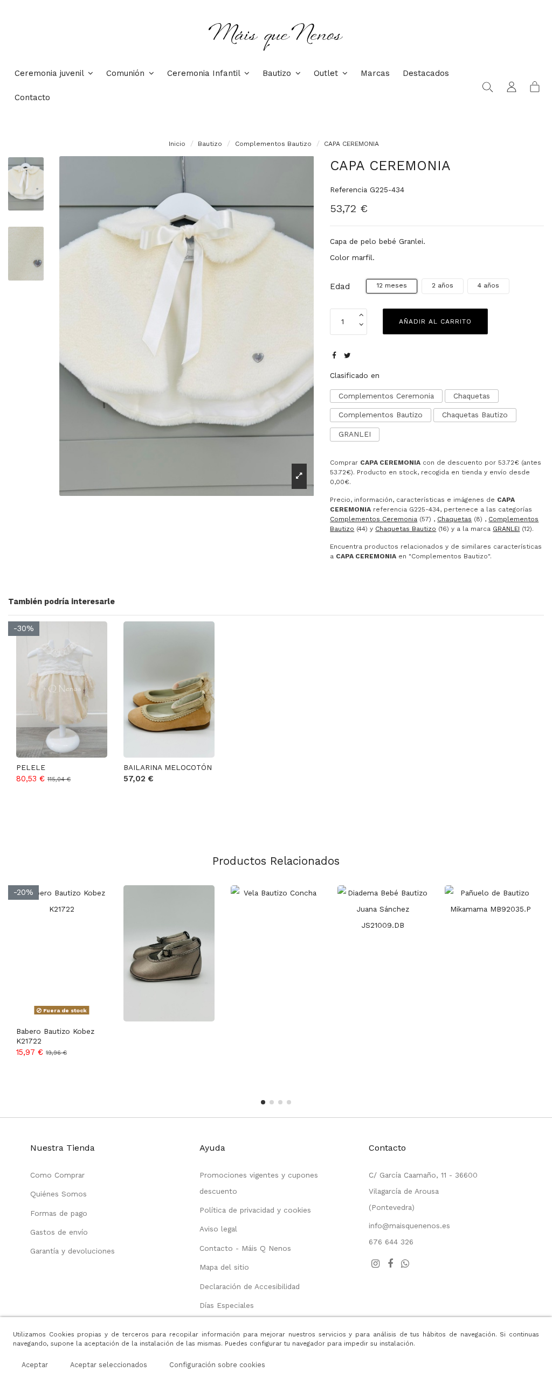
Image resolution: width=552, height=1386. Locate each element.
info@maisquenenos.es (409, 1225)
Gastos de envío (59, 1232)
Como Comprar (57, 1175)
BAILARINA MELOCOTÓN (167, 767)
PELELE (30, 767)
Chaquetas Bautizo (475, 414)
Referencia (348, 189)
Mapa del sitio (224, 1267)
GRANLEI (355, 434)
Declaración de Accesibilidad (249, 1286)
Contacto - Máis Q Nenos (245, 1248)
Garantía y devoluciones (72, 1251)
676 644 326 (391, 1241)
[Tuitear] (347, 355)
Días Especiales (226, 1305)
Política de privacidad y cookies (255, 1210)
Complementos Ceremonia (386, 395)
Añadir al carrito (435, 321)
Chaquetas (471, 395)
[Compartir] (334, 355)
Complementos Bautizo (381, 414)
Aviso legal (218, 1228)
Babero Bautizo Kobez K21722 (55, 1036)
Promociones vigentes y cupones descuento (258, 1183)
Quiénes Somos (58, 1193)
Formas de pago (58, 1213)
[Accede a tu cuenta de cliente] (511, 86)
